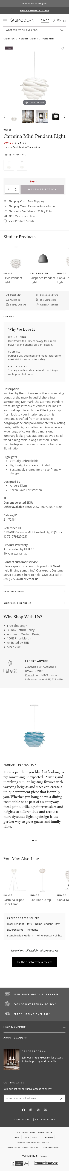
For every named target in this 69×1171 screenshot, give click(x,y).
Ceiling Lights (28, 39)
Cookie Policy (47, 1137)
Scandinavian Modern (20, 935)
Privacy (35, 1137)
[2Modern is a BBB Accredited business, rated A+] (20, 1165)
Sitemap (16, 1137)
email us (32, 579)
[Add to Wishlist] (62, 48)
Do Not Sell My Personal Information (22, 1147)
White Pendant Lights (49, 935)
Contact (29, 675)
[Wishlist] (53, 20)
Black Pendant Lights (19, 923)
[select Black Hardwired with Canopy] (22, 165)
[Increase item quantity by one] (17, 187)
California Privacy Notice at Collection (33, 1142)
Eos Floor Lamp (40, 900)
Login (6, 147)
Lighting (9, 39)
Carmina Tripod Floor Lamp (14, 902)
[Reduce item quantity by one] (17, 191)
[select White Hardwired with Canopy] (9, 165)
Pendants (48, 39)
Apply (16, 147)
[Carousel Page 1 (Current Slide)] (33, 840)
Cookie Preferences (51, 1147)
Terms (26, 1137)
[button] (64, 20)
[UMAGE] (10, 667)
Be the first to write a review (34, 962)
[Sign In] (59, 20)
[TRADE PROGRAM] (34, 1060)
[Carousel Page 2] (36, 840)
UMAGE (8, 130)
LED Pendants (15, 929)
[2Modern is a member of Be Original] (34, 1156)
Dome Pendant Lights (48, 923)
